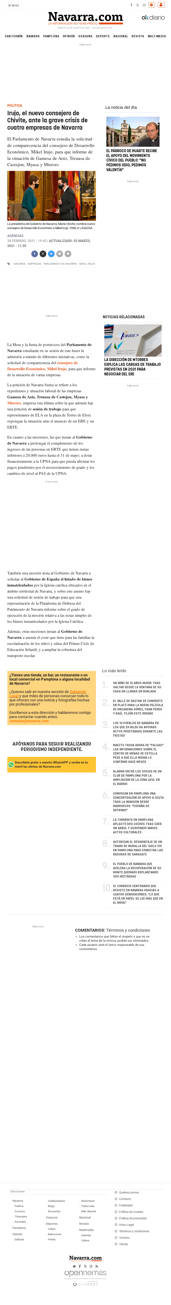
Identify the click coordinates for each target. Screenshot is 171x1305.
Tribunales (21, 1216)
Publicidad (126, 1205)
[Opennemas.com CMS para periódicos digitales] (85, 1277)
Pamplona (51, 36)
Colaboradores (56, 1200)
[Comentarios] (67, 253)
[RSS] (97, 1266)
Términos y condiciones (128, 930)
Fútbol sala (87, 1206)
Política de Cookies (131, 1212)
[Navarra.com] (85, 17)
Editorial (19, 1239)
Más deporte (88, 1211)
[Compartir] (34, 253)
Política (19, 1206)
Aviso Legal (126, 1225)
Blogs (51, 1206)
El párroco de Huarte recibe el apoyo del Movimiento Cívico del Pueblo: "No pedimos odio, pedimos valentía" (131, 160)
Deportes (52, 1224)
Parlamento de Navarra (60, 263)
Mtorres (14, 403)
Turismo (124, 1238)
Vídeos (85, 1240)
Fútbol (51, 1229)
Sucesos (20, 1211)
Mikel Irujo (87, 263)
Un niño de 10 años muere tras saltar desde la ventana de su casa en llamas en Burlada (137, 687)
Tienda (123, 1244)
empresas (34, 263)
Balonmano (88, 1200)
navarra (19, 263)
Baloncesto (54, 1234)
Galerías (86, 1235)
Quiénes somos (129, 1192)
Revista (138, 36)
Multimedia (157, 36)
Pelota (51, 1239)
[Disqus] (118, 1011)
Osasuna (85, 36)
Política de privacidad (133, 1218)
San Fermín (14, 36)
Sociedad (20, 1221)
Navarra (33, 36)
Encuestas (54, 1211)
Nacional (120, 36)
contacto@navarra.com (29, 721)
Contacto (125, 1199)
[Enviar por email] (59, 253)
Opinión (69, 36)
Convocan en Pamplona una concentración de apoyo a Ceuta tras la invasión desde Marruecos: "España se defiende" (138, 802)
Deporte (103, 36)
